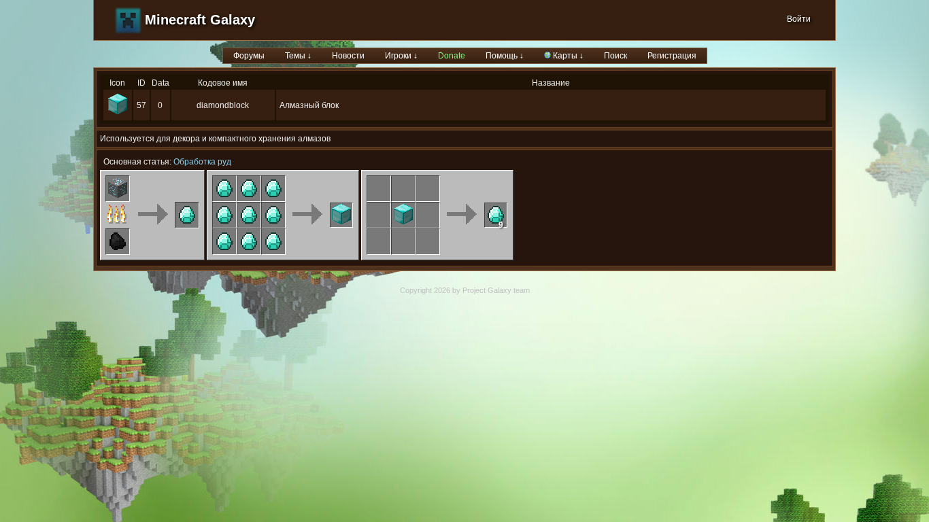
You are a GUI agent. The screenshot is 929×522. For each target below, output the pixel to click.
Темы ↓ (298, 55)
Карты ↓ (567, 55)
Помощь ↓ (505, 55)
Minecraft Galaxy (200, 19)
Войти (799, 19)
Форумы (249, 55)
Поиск (615, 55)
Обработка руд (202, 162)
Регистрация (671, 55)
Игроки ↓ (401, 55)
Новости (348, 55)
